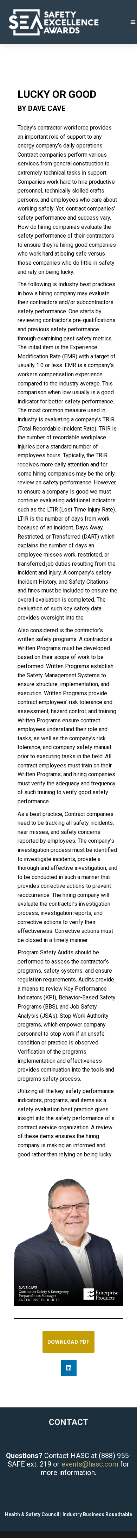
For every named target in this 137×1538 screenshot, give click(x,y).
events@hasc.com (89, 1464)
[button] (69, 1368)
